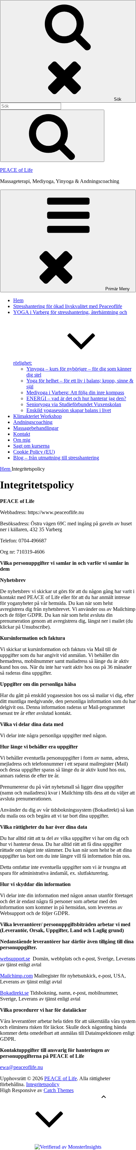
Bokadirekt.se (14, 993)
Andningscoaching (32, 422)
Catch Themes (59, 1090)
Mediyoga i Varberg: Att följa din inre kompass (75, 392)
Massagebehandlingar (35, 428)
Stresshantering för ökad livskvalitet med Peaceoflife (67, 306)
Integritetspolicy (42, 1084)
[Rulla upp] (49, 1141)
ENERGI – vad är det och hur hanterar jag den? (76, 398)
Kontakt (21, 434)
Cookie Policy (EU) (34, 452)
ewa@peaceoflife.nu (21, 1067)
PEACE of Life (16, 170)
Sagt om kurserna (31, 446)
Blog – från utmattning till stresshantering (56, 457)
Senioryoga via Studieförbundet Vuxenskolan (73, 404)
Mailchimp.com (16, 976)
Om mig (21, 440)
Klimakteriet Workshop (37, 416)
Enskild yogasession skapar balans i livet (68, 410)
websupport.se (15, 958)
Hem (18, 300)
